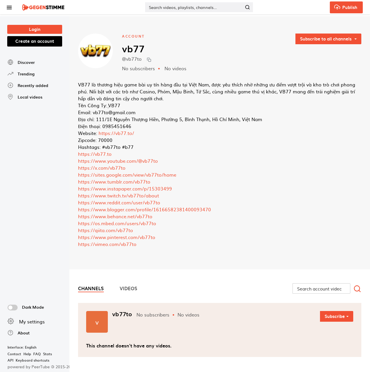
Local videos (30, 97)
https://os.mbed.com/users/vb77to (117, 223)
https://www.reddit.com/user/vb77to (119, 202)
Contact (14, 353)
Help (27, 353)
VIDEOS (128, 288)
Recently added (33, 85)
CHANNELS (91, 288)
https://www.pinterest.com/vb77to (116, 237)
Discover (26, 62)
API (10, 360)
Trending (26, 74)
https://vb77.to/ (116, 132)
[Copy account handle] (149, 59)
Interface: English (22, 347)
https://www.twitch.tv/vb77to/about (118, 195)
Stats (47, 353)
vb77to (122, 314)
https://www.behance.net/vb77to (115, 216)
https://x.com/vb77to (101, 167)
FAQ (37, 353)
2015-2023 (63, 366)
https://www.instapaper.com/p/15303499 (125, 188)
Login (34, 29)
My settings (32, 321)
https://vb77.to (95, 153)
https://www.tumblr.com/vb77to (114, 181)
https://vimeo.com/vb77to (107, 243)
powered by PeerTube (29, 366)
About (24, 333)
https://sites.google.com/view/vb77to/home (127, 174)
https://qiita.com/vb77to (105, 230)
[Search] (247, 7)
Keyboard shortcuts (32, 360)
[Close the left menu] (9, 7)
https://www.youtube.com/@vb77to (118, 160)
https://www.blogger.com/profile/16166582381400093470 (144, 209)
